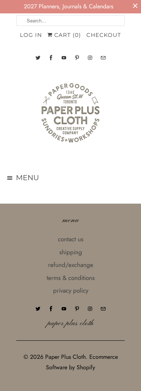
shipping (70, 252)
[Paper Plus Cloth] (70, 115)
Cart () (66, 34)
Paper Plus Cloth (65, 357)
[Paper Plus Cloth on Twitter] (38, 58)
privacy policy (70, 290)
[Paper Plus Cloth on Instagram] (90, 58)
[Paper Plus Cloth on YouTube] (64, 58)
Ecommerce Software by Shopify (82, 362)
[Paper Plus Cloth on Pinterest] (77, 58)
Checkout (103, 34)
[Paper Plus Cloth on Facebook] (51, 58)
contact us (71, 239)
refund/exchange (70, 264)
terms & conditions (71, 277)
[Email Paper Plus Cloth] (103, 58)
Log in (31, 34)
